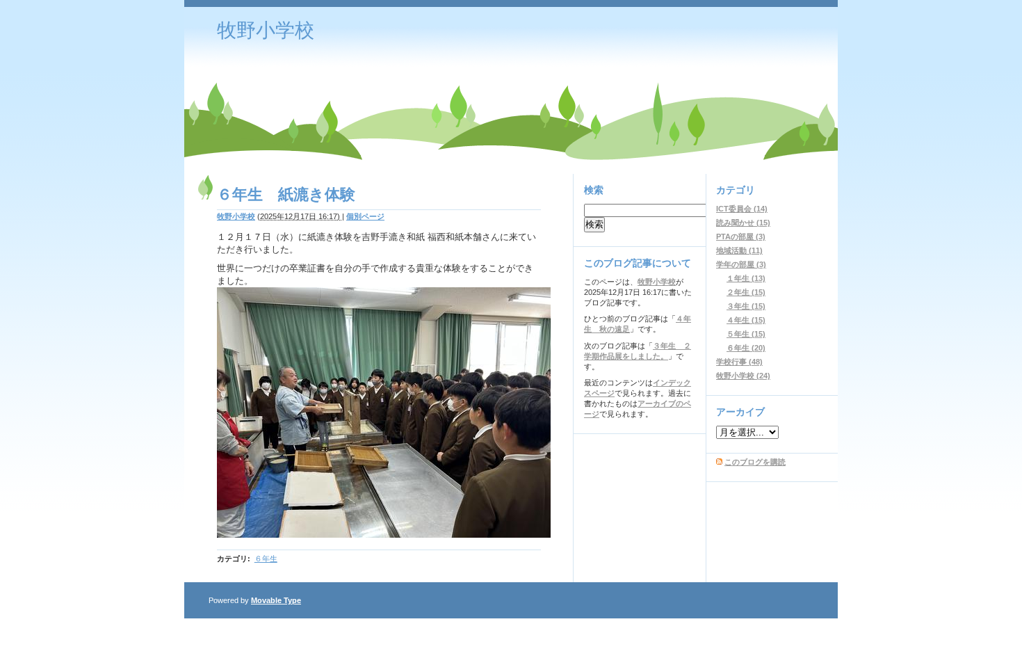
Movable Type (276, 600)
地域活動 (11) (739, 250)
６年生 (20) (746, 348)
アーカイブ (740, 411)
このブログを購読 (755, 462)
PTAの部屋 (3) (740, 236)
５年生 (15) (746, 334)
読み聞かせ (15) (743, 222)
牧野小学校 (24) (743, 375)
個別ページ (365, 216)
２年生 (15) (746, 292)
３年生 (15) (746, 306)
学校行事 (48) (739, 362)
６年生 (265, 558)
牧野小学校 (265, 30)
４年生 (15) (746, 320)
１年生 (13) (746, 278)
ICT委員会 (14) (742, 209)
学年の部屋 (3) (741, 264)
